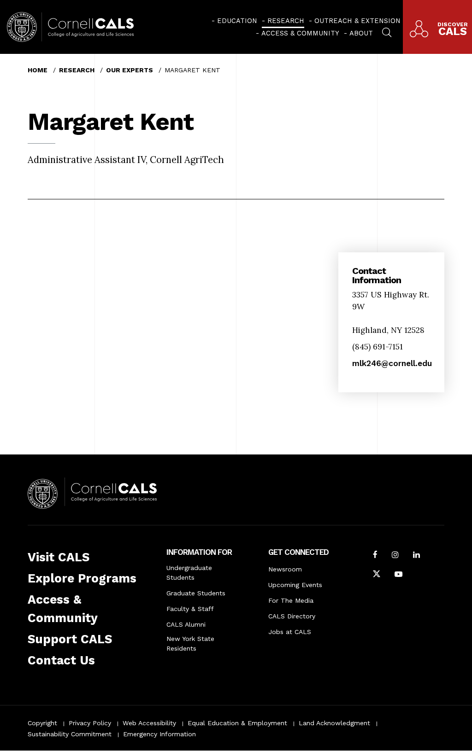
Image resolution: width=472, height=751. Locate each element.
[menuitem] (234, 21)
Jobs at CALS (289, 631)
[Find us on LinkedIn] (416, 556)
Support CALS (70, 639)
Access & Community (300, 33)
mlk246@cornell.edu (392, 363)
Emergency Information (159, 734)
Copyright (42, 723)
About (361, 33)
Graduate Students (195, 593)
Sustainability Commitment (70, 734)
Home (37, 70)
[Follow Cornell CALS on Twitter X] (376, 575)
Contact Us (61, 660)
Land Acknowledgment (334, 723)
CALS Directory (291, 616)
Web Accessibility (149, 723)
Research (285, 21)
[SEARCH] (386, 31)
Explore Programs (82, 578)
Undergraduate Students (189, 572)
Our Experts (129, 70)
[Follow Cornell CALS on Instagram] (395, 556)
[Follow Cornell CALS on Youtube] (398, 575)
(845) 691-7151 (377, 347)
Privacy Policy (90, 723)
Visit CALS (58, 557)
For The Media (290, 600)
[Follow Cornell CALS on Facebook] (375, 556)
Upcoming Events (295, 584)
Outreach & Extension (357, 21)
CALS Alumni (186, 624)
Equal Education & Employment (237, 723)
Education (237, 21)
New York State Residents (190, 643)
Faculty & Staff (190, 608)
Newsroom (285, 569)
